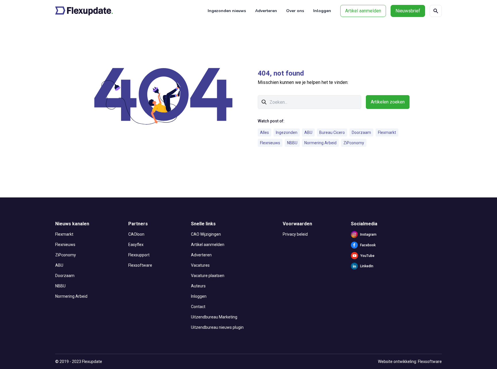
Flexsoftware (140, 265)
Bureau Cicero (332, 132)
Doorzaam (361, 132)
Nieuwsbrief (407, 11)
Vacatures (200, 265)
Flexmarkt (387, 132)
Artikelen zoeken (388, 102)
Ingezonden (286, 132)
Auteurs (198, 286)
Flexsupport (139, 255)
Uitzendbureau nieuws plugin (217, 327)
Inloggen (322, 11)
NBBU (292, 143)
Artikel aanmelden (363, 11)
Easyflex (136, 244)
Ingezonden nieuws (227, 11)
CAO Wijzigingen (206, 234)
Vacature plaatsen (207, 275)
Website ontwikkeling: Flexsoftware (410, 361)
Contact (198, 306)
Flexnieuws (270, 143)
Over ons (295, 11)
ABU (308, 132)
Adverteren (266, 11)
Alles (264, 132)
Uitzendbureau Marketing (214, 317)
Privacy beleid (295, 234)
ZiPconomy (353, 143)
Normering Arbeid (320, 143)
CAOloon (136, 234)
